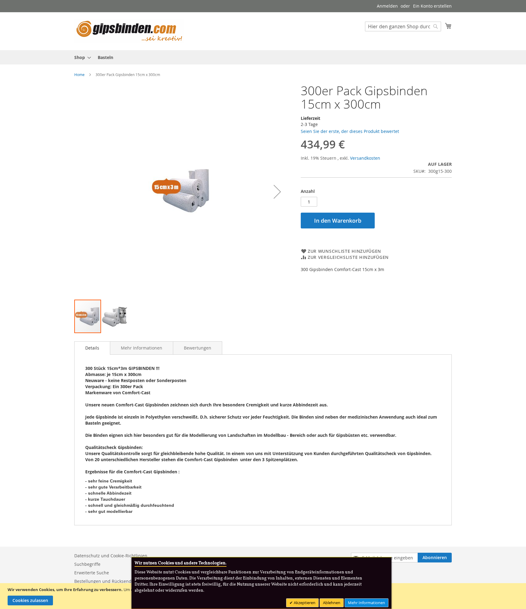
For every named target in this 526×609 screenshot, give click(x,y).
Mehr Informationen (141, 348)
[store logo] (129, 31)
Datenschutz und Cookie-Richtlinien (110, 556)
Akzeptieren (304, 602)
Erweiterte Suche (91, 573)
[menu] (263, 57)
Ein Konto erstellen (432, 6)
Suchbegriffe (87, 564)
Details (92, 348)
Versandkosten (365, 158)
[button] (277, 191)
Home (79, 74)
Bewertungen (197, 348)
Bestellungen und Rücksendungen (109, 581)
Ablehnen (331, 602)
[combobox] (403, 26)
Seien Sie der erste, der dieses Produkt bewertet (350, 131)
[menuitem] (81, 57)
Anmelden (387, 6)
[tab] (92, 348)
